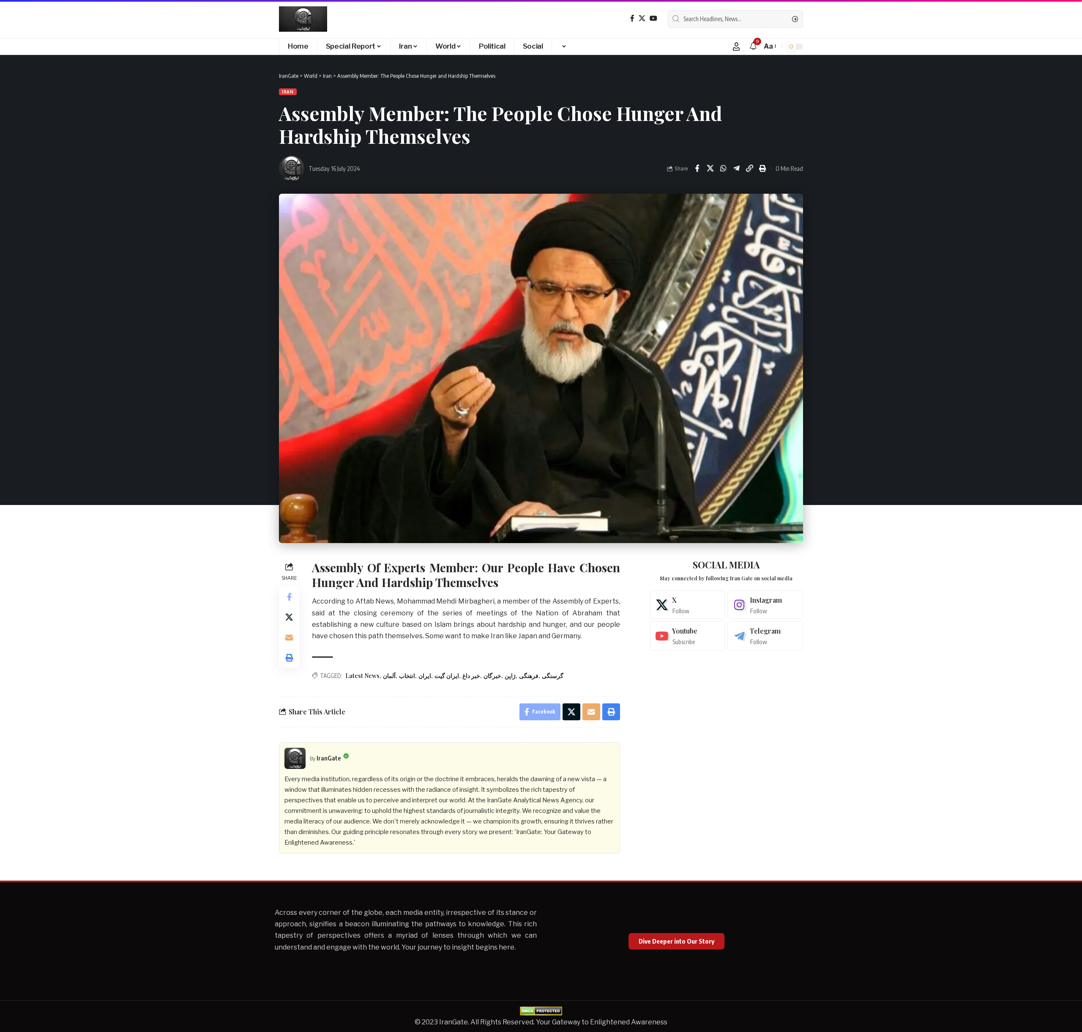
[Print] (762, 168)
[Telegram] (765, 635)
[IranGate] (303, 19)
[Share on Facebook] (697, 168)
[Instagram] (765, 605)
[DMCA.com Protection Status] (541, 1011)
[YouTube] (653, 18)
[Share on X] (710, 168)
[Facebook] (632, 18)
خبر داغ (471, 676)
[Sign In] (736, 46)
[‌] (563, 46)
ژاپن (510, 676)
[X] (642, 18)
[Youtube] (687, 635)
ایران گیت (446, 676)
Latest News (362, 676)
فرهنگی (528, 676)
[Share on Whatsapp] (723, 168)
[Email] (289, 637)
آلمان (389, 676)
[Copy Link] (749, 168)
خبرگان (492, 676)
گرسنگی (552, 676)
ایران (424, 676)
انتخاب (407, 676)
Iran (288, 91)
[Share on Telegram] (736, 168)
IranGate (329, 758)
